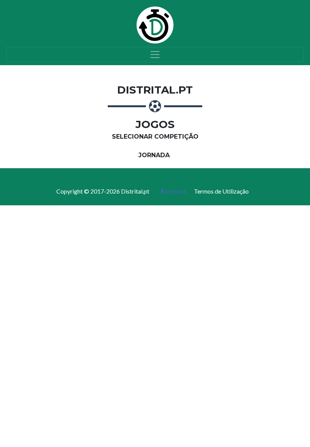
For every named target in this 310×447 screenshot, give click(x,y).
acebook (175, 191)
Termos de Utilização (221, 191)
